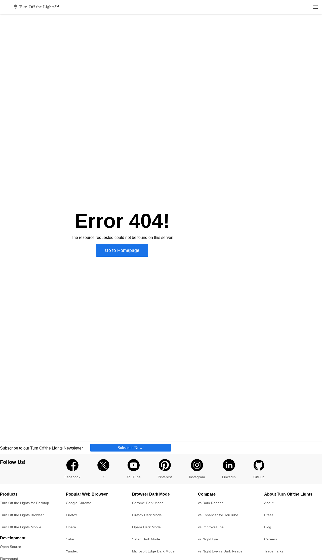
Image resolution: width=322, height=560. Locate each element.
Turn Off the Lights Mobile (20, 527)
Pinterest (165, 477)
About (268, 503)
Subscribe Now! (131, 447)
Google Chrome (78, 503)
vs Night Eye (208, 539)
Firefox (71, 515)
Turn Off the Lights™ (39, 6)
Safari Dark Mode (146, 539)
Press (268, 515)
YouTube (134, 477)
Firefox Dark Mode (147, 515)
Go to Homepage (122, 250)
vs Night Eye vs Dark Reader (221, 551)
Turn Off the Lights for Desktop (24, 503)
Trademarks (273, 551)
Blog (267, 527)
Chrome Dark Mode (148, 503)
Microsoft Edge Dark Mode (153, 551)
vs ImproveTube (211, 527)
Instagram (197, 477)
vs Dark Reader (210, 503)
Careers (270, 539)
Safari (70, 539)
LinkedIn (229, 477)
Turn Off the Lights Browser (22, 515)
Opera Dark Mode (146, 527)
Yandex (72, 551)
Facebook (72, 477)
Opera (71, 527)
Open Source (10, 547)
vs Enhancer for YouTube (218, 515)
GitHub (258, 477)
